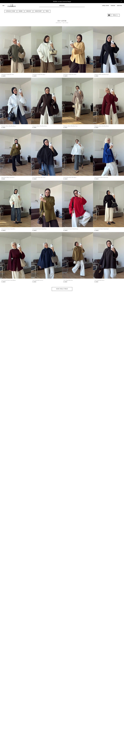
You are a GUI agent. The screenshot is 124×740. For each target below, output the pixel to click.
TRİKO (47, 11)
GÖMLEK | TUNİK (10, 11)
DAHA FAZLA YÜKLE (62, 288)
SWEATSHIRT (38, 11)
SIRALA (115, 15)
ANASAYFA (58, 22)
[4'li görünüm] (109, 15)
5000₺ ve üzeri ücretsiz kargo (62, 1)
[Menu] (3, 5)
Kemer (21, 11)
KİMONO (28, 11)
